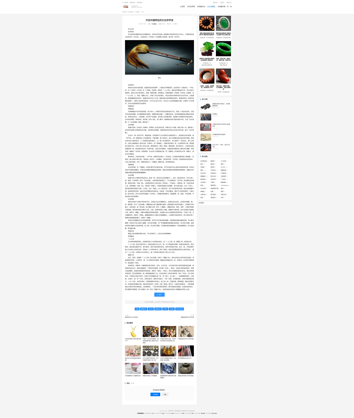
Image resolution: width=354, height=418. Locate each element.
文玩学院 (191, 6)
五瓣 (213, 191)
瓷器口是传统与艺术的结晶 (186, 375)
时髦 (202, 185)
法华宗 (165, 309)
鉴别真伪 (203, 179)
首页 (182, 6)
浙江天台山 (179, 309)
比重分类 (224, 194)
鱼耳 (223, 188)
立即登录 (155, 394)
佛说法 (213, 164)
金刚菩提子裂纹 (215, 188)
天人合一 (224, 167)
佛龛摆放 (224, 182)
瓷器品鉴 (224, 170)
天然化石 (214, 170)
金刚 (203, 170)
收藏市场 (221, 6)
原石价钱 (214, 176)
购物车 (222, 2)
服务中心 (229, 2)
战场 (202, 197)
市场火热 (203, 173)
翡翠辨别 (214, 185)
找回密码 (139, 2)
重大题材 (214, 194)
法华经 (172, 309)
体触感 (203, 191)
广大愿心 (224, 179)
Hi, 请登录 (125, 2)
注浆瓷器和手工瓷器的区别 (132, 375)
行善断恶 (224, 173)
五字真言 (203, 182)
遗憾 (223, 191)
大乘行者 (203, 194)
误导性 (213, 167)
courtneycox (225, 185)
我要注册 (132, 2)
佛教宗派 (143, 309)
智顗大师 (158, 309)
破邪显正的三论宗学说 (131, 317)
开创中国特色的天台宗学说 (159, 20)
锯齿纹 (213, 161)
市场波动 (214, 173)
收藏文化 (201, 6)
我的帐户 (215, 2)
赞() (175, 24)
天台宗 (151, 309)
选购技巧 (214, 197)
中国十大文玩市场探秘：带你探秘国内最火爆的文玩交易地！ (151, 340)
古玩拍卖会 (204, 161)
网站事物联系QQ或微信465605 (182, 411)
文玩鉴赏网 (125, 6)
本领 (223, 197)
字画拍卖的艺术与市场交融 (186, 339)
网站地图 (192, 411)
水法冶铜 (203, 188)
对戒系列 (214, 179)
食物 (223, 164)
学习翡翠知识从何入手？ (185, 358)
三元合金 (224, 161)
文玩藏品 (211, 6)
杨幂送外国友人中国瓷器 (150, 375)
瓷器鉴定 (204, 176)
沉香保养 (224, 176)
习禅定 (213, 182)
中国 (137, 309)
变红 (202, 164)
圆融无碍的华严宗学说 (187, 317)
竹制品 (203, 167)
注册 (165, 394)
